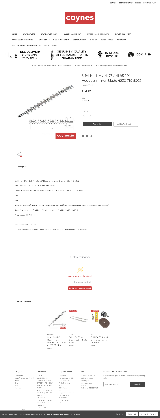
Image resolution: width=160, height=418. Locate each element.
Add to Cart (57, 321)
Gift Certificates (126, 3)
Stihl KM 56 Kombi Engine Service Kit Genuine (99, 340)
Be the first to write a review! (80, 288)
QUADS (14, 34)
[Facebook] (83, 136)
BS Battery (63, 388)
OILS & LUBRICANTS (61, 40)
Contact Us (121, 40)
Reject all (132, 414)
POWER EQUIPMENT (123, 34)
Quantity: (85, 111)
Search (113, 3)
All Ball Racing (64, 383)
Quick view (57, 317)
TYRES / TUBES (107, 40)
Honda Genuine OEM (66, 378)
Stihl (61, 385)
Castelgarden (64, 381)
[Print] (91, 136)
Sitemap (18, 388)
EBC (60, 390)
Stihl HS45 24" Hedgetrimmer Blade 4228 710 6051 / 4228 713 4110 (56, 341)
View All (62, 403)
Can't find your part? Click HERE (26, 46)
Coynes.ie (62, 376)
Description (21, 167)
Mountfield (63, 398)
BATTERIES (43, 40)
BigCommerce (27, 410)
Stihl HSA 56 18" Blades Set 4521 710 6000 (78, 340)
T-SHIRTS (93, 40)
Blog (54, 46)
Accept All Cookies (148, 414)
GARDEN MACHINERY (72, 34)
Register (147, 3)
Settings (119, 414)
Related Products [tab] (24, 301)
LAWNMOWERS (29, 34)
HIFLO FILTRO (64, 400)
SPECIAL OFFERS (79, 40)
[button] (80, 54)
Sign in (138, 3)
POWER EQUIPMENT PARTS (22, 40)
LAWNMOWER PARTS (49, 34)
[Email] (87, 136)
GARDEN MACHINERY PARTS (98, 34)
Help (46, 46)
